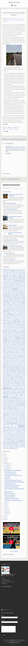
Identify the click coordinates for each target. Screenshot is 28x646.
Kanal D (14, 357)
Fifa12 (13, 337)
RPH (18, 409)
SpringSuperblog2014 (11, 423)
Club (24, 311)
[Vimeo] (15, 185)
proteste (16, 401)
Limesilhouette (5, 363)
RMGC (22, 406)
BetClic (16, 293)
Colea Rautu (14, 312)
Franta (8, 339)
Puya (14, 402)
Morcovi (11, 375)
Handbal (4, 346)
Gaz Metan (19, 341)
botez (12, 297)
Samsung (8, 412)
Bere (17, 291)
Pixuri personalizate (5, 580)
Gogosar (4, 344)
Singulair (15, 418)
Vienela (2, 578)
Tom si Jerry (5, 434)
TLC (12, 433)
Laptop (7, 360)
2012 (14, 271)
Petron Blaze (9, 392)
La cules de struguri (8, 491)
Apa (13, 279)
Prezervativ (10, 399)
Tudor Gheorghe (6, 437)
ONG (15, 383)
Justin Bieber (9, 357)
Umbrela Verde (10, 438)
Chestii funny (6, 311)
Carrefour (8, 305)
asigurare (4, 282)
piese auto (19, 393)
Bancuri (23, 286)
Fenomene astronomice (13, 335)
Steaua (7, 424)
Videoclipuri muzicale (12, 442)
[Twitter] (5, 185)
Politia (15, 396)
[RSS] (19, 185)
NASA (4, 378)
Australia (18, 283)
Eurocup (5, 331)
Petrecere (19, 391)
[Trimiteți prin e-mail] (3, 124)
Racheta (16, 402)
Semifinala (5, 414)
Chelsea (23, 309)
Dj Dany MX (3, 583)
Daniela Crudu (22, 319)
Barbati (18, 287)
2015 (21, 271)
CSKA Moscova (15, 316)
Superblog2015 (6, 427)
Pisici (22, 393)
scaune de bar (11, 413)
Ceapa (4, 308)
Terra (14, 431)
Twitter (17, 127)
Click (22, 311)
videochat (16, 441)
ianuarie (6, 514)
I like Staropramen (12, 225)
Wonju (17, 446)
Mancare (13, 367)
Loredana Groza (22, 363)
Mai (11, 366)
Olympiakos (11, 383)
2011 (11, 271)
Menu (15, 5)
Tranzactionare (5, 435)
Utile (9, 439)
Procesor (21, 399)
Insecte (8, 353)
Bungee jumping (6, 300)
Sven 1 (13, 427)
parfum (13, 388)
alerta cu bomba (19, 273)
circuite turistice (18, 311)
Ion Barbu (17, 353)
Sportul (19, 20)
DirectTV (11, 324)
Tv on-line (17, 437)
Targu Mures (17, 428)
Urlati (24, 438)
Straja (24, 424)
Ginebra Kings (18, 342)
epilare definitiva (12, 330)
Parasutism (23, 386)
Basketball (15, 289)
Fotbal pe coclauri (20, 338)
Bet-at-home (8, 293)
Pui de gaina (8, 402)
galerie (9, 341)
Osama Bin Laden (6, 385)
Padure (8, 386)
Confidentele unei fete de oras (7, 581)
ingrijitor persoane (13, 352)
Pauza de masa (13, 389)
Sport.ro (23, 421)
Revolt (13, 406)
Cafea (10, 301)
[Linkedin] (13, 185)
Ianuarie (4, 349)
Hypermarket (22, 348)
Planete (6, 395)
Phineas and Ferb (17, 392)
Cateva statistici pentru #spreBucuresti (12, 470)
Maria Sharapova (10, 368)
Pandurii (17, 386)
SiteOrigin (12, 641)
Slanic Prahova (5, 420)
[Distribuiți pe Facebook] (7, 124)
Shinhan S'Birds (22, 416)
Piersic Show (11, 393)
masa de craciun (6, 370)
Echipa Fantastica (15, 327)
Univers (21, 438)
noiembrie (6, 465)
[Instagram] (8, 185)
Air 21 (4, 273)
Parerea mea (7, 388)
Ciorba (14, 311)
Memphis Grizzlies (9, 371)
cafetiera (13, 301)
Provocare (23, 401)
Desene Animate (17, 322)
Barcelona (5, 289)
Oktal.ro (19, 382)
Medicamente (22, 370)
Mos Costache (16, 375)
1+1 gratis (23, 269)
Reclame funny (21, 403)
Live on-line (10, 363)
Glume (23, 342)
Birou (15, 294)
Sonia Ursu (23, 420)
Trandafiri (23, 434)
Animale (23, 278)
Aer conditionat (19, 272)
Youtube (13, 448)
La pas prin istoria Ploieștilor (10, 473)
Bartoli (8, 289)
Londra (17, 363)
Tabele (18, 427)
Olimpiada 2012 (6, 383)
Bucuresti (17, 18)
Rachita (19, 402)
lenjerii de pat (6, 361)
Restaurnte (19, 405)
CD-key (22, 306)
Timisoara (9, 433)
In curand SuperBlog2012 (9, 496)
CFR (24, 308)
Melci (4, 371)
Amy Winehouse (10, 276)
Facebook (11, 127)
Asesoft (16, 280)
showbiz (12, 417)
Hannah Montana (15, 346)
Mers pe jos (22, 371)
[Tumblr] (17, 185)
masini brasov (9, 147)
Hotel (12, 348)
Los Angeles (5, 364)
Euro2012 (18, 330)
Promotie (8, 401)
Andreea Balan (19, 276)
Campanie (23, 302)
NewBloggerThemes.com (14, 642)
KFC (7, 359)
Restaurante (14, 405)
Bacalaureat (5, 286)
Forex (12, 338)
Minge (13, 374)
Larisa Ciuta (11, 360)
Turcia (10, 437)
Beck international (22, 290)
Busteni (23, 300)
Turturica (13, 437)
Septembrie (22, 414)
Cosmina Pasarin (18, 315)
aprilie (5, 509)
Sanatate (4, 413)
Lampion (23, 359)
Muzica (20, 377)
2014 (19, 271)
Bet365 (13, 293)
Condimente (14, 313)
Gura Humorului (15, 345)
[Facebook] (7, 185)
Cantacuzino (10, 304)
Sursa (11, 427)
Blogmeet (23, 294)
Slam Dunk (23, 418)
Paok (20, 386)
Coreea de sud (11, 315)
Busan (18, 300)
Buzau (4, 301)
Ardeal (20, 279)
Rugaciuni (23, 409)
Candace (4, 304)
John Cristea (14, 356)
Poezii (12, 396)
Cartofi (21, 305)
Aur (15, 283)
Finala (19, 337)
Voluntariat (23, 444)
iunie (5, 505)
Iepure (15, 349)
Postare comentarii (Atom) (13, 178)
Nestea (17, 378)
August (13, 283)
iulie (5, 504)
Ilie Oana (19, 349)
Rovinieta (9, 409)
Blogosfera (5, 296)
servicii (11, 416)
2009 (4, 519)
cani (7, 304)
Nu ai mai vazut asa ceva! (9, 493)
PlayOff (20, 395)
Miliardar (7, 374)
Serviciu (14, 416)
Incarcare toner (10, 350)
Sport (20, 421)
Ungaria (15, 438)
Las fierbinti (16, 360)
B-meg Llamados (15, 284)
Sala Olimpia (16, 410)
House (18, 348)
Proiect (4, 401)
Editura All (21, 327)
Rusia (4, 410)
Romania (16, 20)
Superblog (21, 426)
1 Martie (19, 269)
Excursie (9, 333)
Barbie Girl (23, 287)
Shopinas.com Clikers (6, 417)
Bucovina (14, 298)
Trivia (21, 435)
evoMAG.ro (5, 333)
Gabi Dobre (5, 341)
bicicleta (9, 294)
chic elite (10, 311)
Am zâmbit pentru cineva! (10, 483)
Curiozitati (8, 318)
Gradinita (15, 344)
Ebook (11, 327)
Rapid (8, 403)
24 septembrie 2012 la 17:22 (19, 147)
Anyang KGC (9, 279)
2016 (4, 455)
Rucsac (20, 409)
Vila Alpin (21, 442)
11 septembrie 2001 (6, 271)
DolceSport (11, 326)
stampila (19, 423)
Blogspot (10, 295)
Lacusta (20, 359)
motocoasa (23, 375)
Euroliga (9, 331)
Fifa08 (8, 337)
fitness (22, 337)
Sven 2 (16, 427)
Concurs (10, 313)
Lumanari (16, 364)
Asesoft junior (22, 280)
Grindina (4, 345)
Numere (6, 381)
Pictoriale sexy (6, 393)
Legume (23, 360)
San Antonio (23, 412)
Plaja (4, 395)
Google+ (6, 129)
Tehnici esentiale (11, 430)
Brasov (23, 297)
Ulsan (6, 438)
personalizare (14, 391)
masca (10, 370)
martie (6, 510)
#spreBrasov (6, 269)
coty (22, 315)
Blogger (16, 551)
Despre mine (6, 323)
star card (23, 423)
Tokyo (24, 433)
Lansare (4, 360)
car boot (14, 304)
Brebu (4, 298)
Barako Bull (14, 287)
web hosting (11, 445)
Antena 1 (5, 279)
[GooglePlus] (3, 185)
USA (7, 439)
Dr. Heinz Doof (21, 326)
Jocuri (15, 355)
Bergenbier (20, 291)
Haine (20, 345)
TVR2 (21, 437)
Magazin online (6, 366)
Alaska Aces (9, 273)
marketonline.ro (17, 368)
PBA (22, 389)
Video (12, 441)
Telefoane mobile (21, 430)
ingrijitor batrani (6, 352)
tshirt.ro (23, 435)
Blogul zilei (14, 295)
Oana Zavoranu (6, 382)
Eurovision (17, 331)
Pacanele (5, 386)
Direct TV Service (22, 323)
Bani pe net (8, 287)
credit (7, 316)
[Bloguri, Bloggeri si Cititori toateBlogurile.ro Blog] (7, 575)
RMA (19, 406)
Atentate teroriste (8, 283)
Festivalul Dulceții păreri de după (11, 498)
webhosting (23, 445)
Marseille (23, 368)
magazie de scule (21, 364)
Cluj (3, 312)
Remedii (10, 405)
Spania (9, 421)
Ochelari (11, 382)
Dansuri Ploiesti (6, 320)
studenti (4, 426)
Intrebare (13, 353)
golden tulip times (9, 344)
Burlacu (14, 300)
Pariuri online (22, 388)
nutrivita (15, 381)
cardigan (21, 304)
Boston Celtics (8, 297)
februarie (6, 512)
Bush (21, 300)
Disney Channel (21, 324)
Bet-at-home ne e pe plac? (10, 472)
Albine (14, 273)
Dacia (7, 319)
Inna (3, 353)
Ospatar (10, 385)
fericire (20, 335)
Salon (20, 410)
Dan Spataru (16, 319)
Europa (12, 331)
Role (24, 406)
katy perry (18, 357)
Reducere (5, 405)
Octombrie (15, 382)
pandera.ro (14, 386)
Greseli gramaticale (21, 344)
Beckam (4, 291)
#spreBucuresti (7, 478)
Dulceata (4, 327)
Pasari (7, 389)
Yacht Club (7, 448)
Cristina (10, 316)
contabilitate (23, 313)
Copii (6, 315)
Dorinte (16, 326)
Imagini (23, 349)
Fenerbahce (5, 335)
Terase (7, 431)
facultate (20, 333)
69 (7, 272)
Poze (12, 398)
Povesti (4, 398)
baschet (11, 289)
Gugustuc (10, 345)
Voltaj (19, 444)
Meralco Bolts (16, 371)
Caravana (18, 304)
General (23, 341)
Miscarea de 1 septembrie (9, 495)
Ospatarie (14, 385)
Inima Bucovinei (22, 352)
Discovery (15, 324)
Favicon (10, 334)
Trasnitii (10, 435)
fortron (14, 338)
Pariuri (17, 388)
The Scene (20, 431)
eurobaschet (23, 330)
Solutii (20, 420)
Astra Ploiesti (22, 282)
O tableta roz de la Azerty (9, 253)
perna (24, 389)
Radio (22, 402)
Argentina (23, 279)
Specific (12, 421)
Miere (15, 372)
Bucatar (7, 298)
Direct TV (17, 323)
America (14, 275)
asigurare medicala (16, 282)
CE (24, 306)
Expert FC (13, 333)
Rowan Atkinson (14, 409)
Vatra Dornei (8, 441)
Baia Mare (9, 286)
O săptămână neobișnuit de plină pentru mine (14, 481)
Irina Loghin (23, 353)
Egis (6, 328)
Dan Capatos (11, 319)
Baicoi (13, 286)
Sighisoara (16, 417)
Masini (12, 370)
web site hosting (17, 445)
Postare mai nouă (5, 139)
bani (4, 287)
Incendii (16, 350)
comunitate (5, 313)
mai (5, 507)
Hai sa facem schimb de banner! (10, 209)
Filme (16, 337)
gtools (7, 345)
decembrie (6, 463)
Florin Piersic (5, 338)
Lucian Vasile (11, 364)
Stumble (12, 129)
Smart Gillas (10, 420)
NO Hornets (19, 379)
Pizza (24, 393)
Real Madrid (15, 403)
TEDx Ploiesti (5, 430)
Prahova (15, 398)
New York (21, 378)
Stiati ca (18, 424)
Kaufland (21, 357)
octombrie (6, 467)
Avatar (22, 283)
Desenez (23, 322)
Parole (4, 389)
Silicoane (20, 417)
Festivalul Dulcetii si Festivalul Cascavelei (13, 500)
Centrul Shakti (7, 308)
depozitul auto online (21, 320)
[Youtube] (10, 185)
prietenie (14, 399)
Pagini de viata (14, 2)
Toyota (19, 434)
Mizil (15, 374)
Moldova (4, 375)
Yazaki (10, 448)
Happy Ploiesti (22, 346)
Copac (4, 315)
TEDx (24, 428)
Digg (17, 129)
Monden (8, 375)
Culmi (21, 316)
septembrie (7, 469)
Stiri (22, 424)
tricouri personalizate (16, 435)
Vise (6, 444)
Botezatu (15, 297)
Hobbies (4, 348)
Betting (20, 293)
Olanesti (23, 382)
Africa (24, 272)
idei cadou (11, 349)
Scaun (8, 413)
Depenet (15, 320)
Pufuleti (4, 402)
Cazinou (18, 306)
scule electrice (16, 413)
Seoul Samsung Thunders (14, 414)
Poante (9, 396)
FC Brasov (15, 334)
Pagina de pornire (14, 139)
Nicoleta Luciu (14, 379)
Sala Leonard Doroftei (9, 410)
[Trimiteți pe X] (5, 124)
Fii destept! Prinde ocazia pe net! (11, 487)
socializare (17, 420)
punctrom (11, 402)
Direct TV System (6, 324)
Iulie (7, 355)
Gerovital (9, 342)
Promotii (12, 401)
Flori (24, 337)
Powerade (8, 398)
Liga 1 (23, 361)
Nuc (3, 381)
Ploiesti (11, 20)
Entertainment (6, 330)
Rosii (7, 409)
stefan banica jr (12, 424)
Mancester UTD (19, 367)
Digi (10, 323)
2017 (4, 454)
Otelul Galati (18, 385)
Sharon (17, 416)
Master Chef (16, 370)
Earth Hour (8, 327)
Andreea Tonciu (8, 278)
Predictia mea (5, 399)
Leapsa (20, 360)
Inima (18, 352)
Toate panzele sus (16, 433)
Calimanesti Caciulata (16, 302)
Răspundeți (8, 153)
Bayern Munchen (8, 290)
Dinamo (13, 323)
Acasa (11, 272)
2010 (4, 517)
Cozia (24, 315)
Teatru (21, 428)
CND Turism (8, 312)
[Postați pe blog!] (4, 124)
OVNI (22, 385)
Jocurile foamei (8, 356)
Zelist (17, 448)
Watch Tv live (5, 445)
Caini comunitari (18, 301)
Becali (17, 290)
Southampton (5, 421)
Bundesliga (23, 298)
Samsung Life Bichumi (15, 412)
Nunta (9, 381)
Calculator (9, 302)
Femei (23, 334)
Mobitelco (18, 374)
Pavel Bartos (19, 389)
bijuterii (12, 294)
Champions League (11, 309)
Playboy (17, 395)
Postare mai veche (22, 139)
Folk (10, 338)
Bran (18, 297)
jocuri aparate (19, 355)
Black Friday (18, 294)
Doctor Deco (6, 326)
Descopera (9, 322)
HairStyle (23, 345)
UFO (3, 438)
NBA (12, 378)
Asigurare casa (9, 282)
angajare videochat (15, 278)
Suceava (11, 426)
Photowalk (23, 392)
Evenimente (22, 331)
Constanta (19, 313)
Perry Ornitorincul (7, 391)
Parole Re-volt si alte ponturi (9, 203)
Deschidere (5, 322)
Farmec (7, 334)
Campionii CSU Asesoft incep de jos (12, 485)
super (16, 426)
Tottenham (15, 434)
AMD (10, 275)
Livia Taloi (14, 363)
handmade (8, 346)
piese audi (15, 393)
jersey (12, 355)
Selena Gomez (22, 413)
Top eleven (10, 434)
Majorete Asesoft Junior (18, 366)
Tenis (4, 431)
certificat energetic (20, 308)
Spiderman (16, 421)
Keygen (4, 359)
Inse (5, 353)
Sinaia (12, 418)
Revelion (9, 406)
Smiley (14, 420)
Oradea (17, 383)
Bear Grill (13, 290)
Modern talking (22, 374)
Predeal (24, 398)
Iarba (8, 349)
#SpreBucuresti (12, 269)
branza (20, 297)
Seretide (4, 416)
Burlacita (11, 300)
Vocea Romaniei (10, 444)
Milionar (10, 374)
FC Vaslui (20, 334)
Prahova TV (19, 398)
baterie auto (20, 289)
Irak (19, 353)
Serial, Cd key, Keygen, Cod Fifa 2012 (10, 239)
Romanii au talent (12, 408)
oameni (18, 381)
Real (11, 403)
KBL (24, 357)
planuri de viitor (12, 395)
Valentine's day (20, 439)
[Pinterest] (12, 185)
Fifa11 (11, 337)
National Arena (8, 378)
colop (18, 312)
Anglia (20, 278)
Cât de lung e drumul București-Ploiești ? (13, 480)
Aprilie (15, 279)
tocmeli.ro (21, 433)
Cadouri (7, 301)
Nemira (15, 378)
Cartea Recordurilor (16, 305)
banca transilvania (18, 286)
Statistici (4, 424)
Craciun (4, 316)
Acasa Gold (15, 272)
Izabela (9, 355)
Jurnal (18, 356)
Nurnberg (12, 381)
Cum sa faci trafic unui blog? (9, 259)
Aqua (18, 279)
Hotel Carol (15, 348)
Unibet (18, 438)
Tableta (21, 427)
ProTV (19, 401)
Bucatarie (11, 298)
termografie (11, 431)
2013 (16, 271)
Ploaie (24, 395)
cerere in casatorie (14, 308)
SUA (8, 426)
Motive (20, 375)
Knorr (9, 359)
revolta (16, 406)
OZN (24, 385)
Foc (8, 338)
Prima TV (18, 399)
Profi (24, 399)
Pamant (10, 386)
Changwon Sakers (18, 309)
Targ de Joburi (11, 428)
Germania (5, 342)
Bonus (4, 297)
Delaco (11, 320)
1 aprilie (16, 269)
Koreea (12, 359)
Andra (14, 276)
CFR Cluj (4, 309)
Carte (12, 305)
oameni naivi (23, 381)
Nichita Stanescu (9, 379)
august (6, 502)
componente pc (22, 312)
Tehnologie (16, 430)
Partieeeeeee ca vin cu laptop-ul (15, 245)
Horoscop (9, 348)
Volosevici (16, 444)
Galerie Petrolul (14, 341)
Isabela (4, 355)
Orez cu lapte (22, 383)
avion (24, 283)
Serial (8, 416)
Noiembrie (23, 379)
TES (16, 431)
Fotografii (7, 20)
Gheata (13, 342)
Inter (10, 353)
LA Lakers (16, 359)
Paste (9, 389)
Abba (9, 272)
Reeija (8, 405)
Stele (16, 424)
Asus (4, 283)
